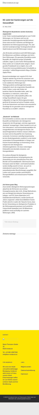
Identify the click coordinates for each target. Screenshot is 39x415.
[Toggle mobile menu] (35, 3)
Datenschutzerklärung (28, 370)
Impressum (24, 374)
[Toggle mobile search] (32, 3)
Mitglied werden (26, 367)
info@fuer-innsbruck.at (10, 354)
